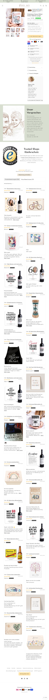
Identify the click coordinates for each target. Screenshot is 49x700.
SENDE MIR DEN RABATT (24, 359)
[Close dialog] (36, 337)
